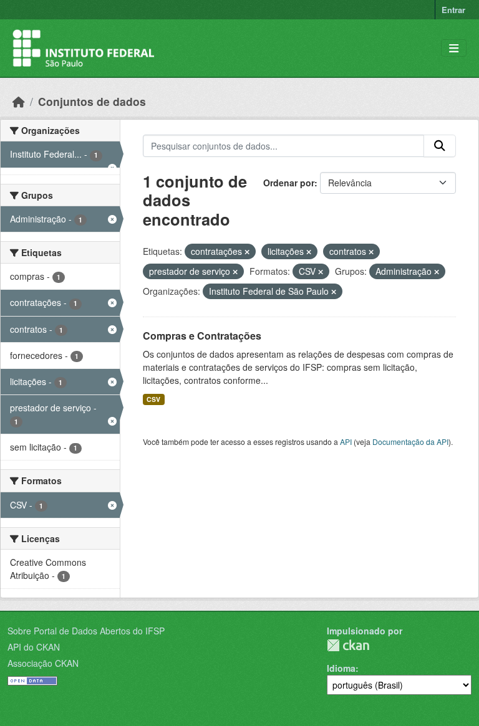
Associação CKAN (43, 663)
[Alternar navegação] (454, 48)
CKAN (348, 645)
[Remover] (246, 252)
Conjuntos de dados (92, 101)
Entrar (453, 10)
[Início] (18, 101)
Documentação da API (410, 441)
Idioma (341, 668)
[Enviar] (439, 146)
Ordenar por (288, 182)
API (346, 441)
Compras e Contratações (202, 335)
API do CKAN (33, 647)
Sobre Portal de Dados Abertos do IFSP (86, 630)
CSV (153, 399)
